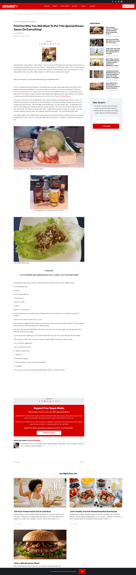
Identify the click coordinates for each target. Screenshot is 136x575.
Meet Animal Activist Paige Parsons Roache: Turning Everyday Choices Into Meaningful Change (113, 62)
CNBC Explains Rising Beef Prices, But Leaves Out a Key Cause (113, 41)
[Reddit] (47, 44)
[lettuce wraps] (49, 48)
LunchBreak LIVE (31, 21)
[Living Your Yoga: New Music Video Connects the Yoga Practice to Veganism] (96, 49)
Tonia (15, 87)
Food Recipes (18, 14)
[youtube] (121, 1)
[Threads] (53, 44)
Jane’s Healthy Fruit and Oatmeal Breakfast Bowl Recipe (93, 511)
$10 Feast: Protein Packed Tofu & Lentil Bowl (32, 511)
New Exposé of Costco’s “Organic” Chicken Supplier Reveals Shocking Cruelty (112, 31)
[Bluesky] (44, 44)
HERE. (76, 111)
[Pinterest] (56, 44)
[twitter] (115, 1)
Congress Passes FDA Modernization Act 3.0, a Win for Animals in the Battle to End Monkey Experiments (113, 74)
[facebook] (112, 1)
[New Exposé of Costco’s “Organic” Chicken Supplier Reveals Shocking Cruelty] (96, 27)
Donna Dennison (19, 33)
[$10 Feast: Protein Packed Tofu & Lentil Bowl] (40, 479)
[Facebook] (39, 44)
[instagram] (118, 1)
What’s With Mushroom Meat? (27, 563)
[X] (42, 44)
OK (82, 571)
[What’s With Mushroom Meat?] (40, 531)
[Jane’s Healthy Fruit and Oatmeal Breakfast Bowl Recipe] (96, 479)
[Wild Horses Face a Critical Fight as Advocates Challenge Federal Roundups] (96, 83)
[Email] (58, 44)
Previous (17, 462)
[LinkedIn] (50, 44)
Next (81, 462)
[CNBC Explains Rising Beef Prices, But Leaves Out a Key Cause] (96, 40)
